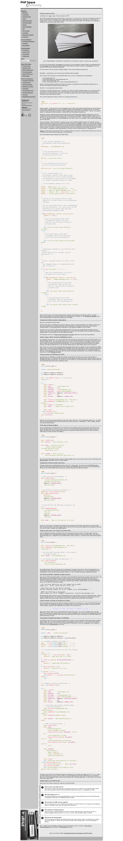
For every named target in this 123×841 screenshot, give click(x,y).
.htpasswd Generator (28, 80)
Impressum (26, 37)
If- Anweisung (45, 66)
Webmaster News (27, 20)
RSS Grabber (26, 76)
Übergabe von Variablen (90, 316)
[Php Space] (31, 7)
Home (50, 16)
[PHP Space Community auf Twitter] (26, 114)
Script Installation (27, 26)
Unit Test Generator (28, 92)
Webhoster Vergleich (28, 35)
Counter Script (26, 66)
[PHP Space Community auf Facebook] (23, 114)
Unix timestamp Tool (28, 90)
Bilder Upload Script (28, 70)
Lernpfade (25, 33)
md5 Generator (27, 82)
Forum (24, 18)
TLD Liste (25, 94)
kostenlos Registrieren (28, 41)
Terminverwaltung (27, 72)
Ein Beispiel (89, 66)
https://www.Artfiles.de (26, 110)
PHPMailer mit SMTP (55, 352)
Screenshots (26, 54)
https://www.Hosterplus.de (27, 105)
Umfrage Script (27, 68)
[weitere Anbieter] (22, 112)
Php (24, 29)
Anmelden (25, 43)
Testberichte (26, 56)
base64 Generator (27, 84)
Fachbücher (26, 14)
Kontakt (25, 24)
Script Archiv (26, 50)
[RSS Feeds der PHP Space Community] (29, 114)
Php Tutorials (26, 31)
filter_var (87, 623)
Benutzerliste (26, 45)
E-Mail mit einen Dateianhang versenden (64, 334)
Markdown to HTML (28, 86)
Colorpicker (26, 88)
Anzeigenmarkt (27, 16)
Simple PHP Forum (28, 74)
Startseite (25, 12)
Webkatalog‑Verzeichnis (29, 96)
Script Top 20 (26, 52)
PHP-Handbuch (63, 827)
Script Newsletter (27, 22)
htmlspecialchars (44, 460)
